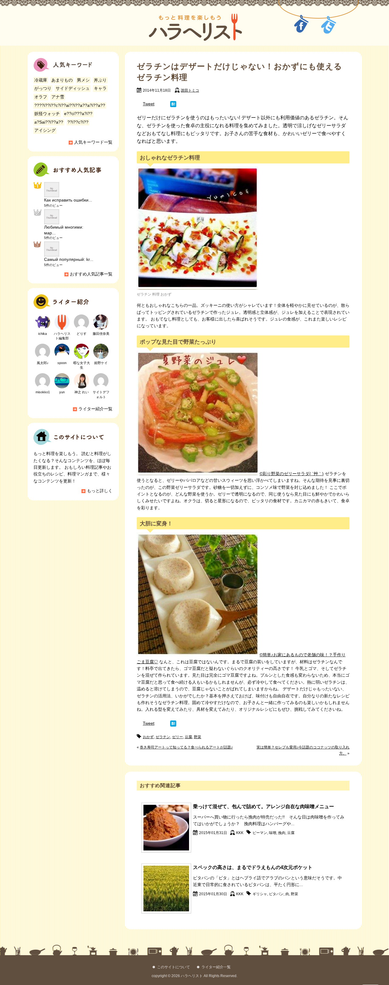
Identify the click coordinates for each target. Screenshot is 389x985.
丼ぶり (100, 80)
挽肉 (281, 833)
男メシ (83, 80)
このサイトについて (173, 967)
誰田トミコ (190, 90)
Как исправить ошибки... (68, 200)
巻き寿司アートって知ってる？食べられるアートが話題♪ (186, 747)
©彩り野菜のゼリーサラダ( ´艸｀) (292, 473)
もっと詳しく (99, 490)
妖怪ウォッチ (47, 113)
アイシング (45, 130)
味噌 (272, 833)
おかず (148, 737)
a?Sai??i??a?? (48, 122)
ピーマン (260, 833)
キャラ (100, 88)
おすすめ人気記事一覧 (91, 274)
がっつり (42, 88)
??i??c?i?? (77, 122)
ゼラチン (163, 737)
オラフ (40, 96)
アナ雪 (57, 96)
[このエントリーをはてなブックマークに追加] (173, 103)
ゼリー (177, 737)
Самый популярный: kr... (68, 259)
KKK (239, 833)
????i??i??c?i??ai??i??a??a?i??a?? (69, 105)
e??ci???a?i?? (78, 113)
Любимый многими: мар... (63, 230)
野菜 (197, 737)
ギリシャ (260, 894)
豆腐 (188, 737)
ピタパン (276, 894)
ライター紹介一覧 (95, 408)
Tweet (148, 103)
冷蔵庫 (40, 80)
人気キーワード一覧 (93, 142)
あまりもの (62, 80)
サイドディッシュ (73, 88)
